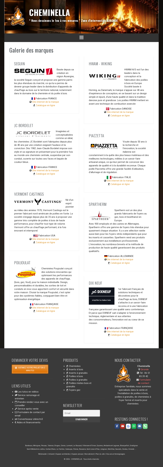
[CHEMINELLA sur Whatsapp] (133, 426)
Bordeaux (28, 446)
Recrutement (89, 454)
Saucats (118, 449)
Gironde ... (132, 449)
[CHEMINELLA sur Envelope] (139, 426)
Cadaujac (68, 449)
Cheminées (74, 366)
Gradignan (134, 446)
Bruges (57, 446)
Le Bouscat (77, 446)
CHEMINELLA (49, 12)
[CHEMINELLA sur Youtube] (122, 426)
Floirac (75, 449)
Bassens (82, 449)
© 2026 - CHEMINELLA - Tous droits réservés (81, 459)
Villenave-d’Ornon (89, 446)
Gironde (145, 369)
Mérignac (36, 446)
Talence (51, 446)
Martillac (111, 449)
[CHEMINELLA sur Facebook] (117, 426)
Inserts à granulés (78, 372)
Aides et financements (28, 422)
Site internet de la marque (45, 101)
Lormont (69, 446)
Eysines (100, 446)
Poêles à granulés (77, 379)
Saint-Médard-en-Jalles (36, 449)
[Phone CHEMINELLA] (145, 426)
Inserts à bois (75, 369)
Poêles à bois (75, 376)
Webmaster (42, 454)
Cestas (125, 449)
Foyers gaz (74, 390)
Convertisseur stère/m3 (30, 419)
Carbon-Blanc (51, 449)
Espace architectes (63, 454)
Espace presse (77, 454)
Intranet (51, 454)
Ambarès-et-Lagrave (111, 446)
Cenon (63, 446)
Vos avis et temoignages (115, 454)
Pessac (44, 446)
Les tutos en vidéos (28, 391)
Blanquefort (124, 446)
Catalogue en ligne (45, 105)
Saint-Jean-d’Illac (93, 449)
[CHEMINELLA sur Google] (128, 426)
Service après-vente (28, 408)
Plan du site (100, 454)
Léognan (103, 449)
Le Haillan (60, 449)
